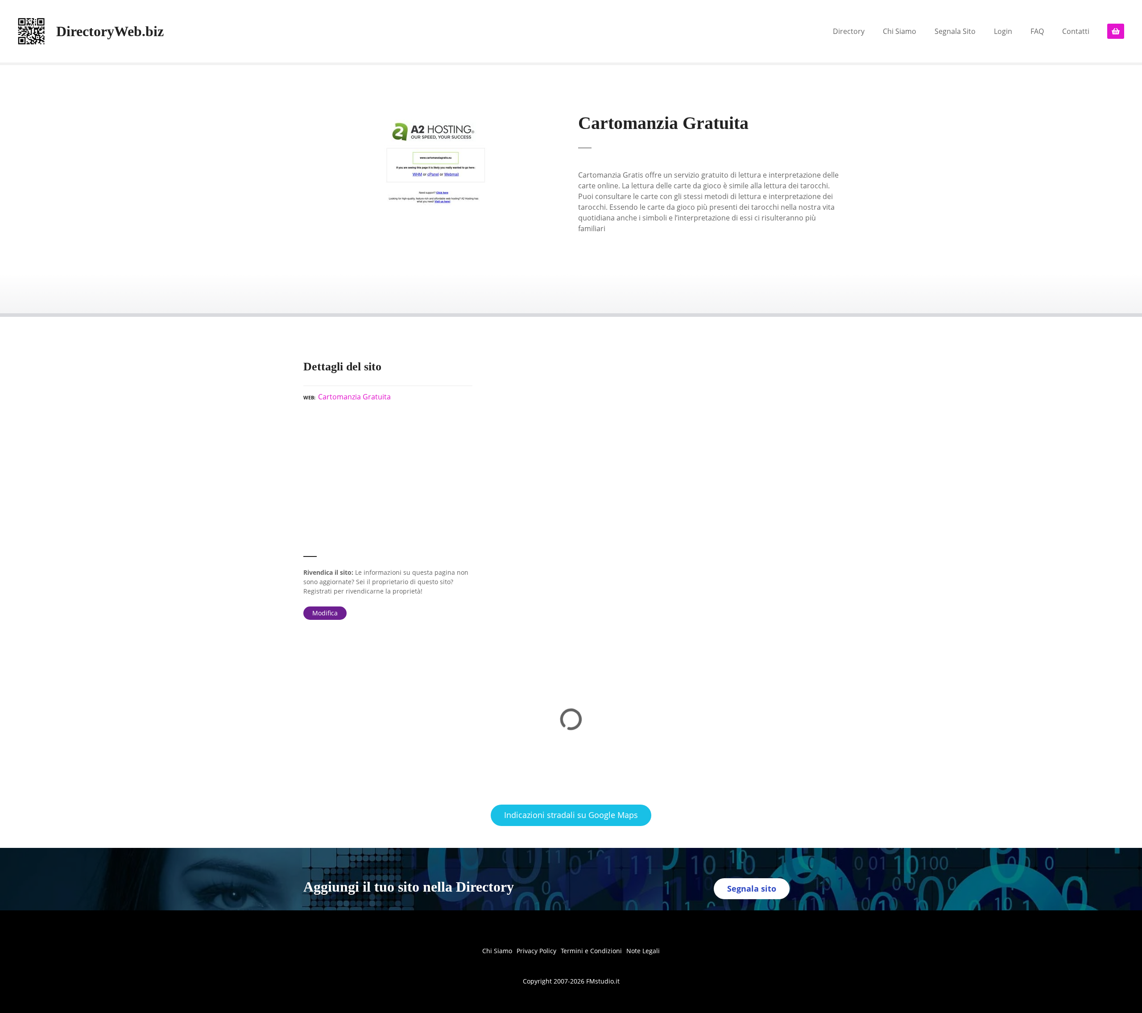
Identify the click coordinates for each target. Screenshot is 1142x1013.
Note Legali (643, 951)
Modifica (325, 613)
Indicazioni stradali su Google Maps (571, 815)
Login (1003, 31)
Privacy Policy (536, 951)
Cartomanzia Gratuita (354, 397)
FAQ (1037, 31)
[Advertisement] (387, 482)
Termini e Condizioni (591, 951)
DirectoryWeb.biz (110, 31)
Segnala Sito (955, 31)
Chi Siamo (899, 31)
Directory (849, 31)
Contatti (1075, 31)
